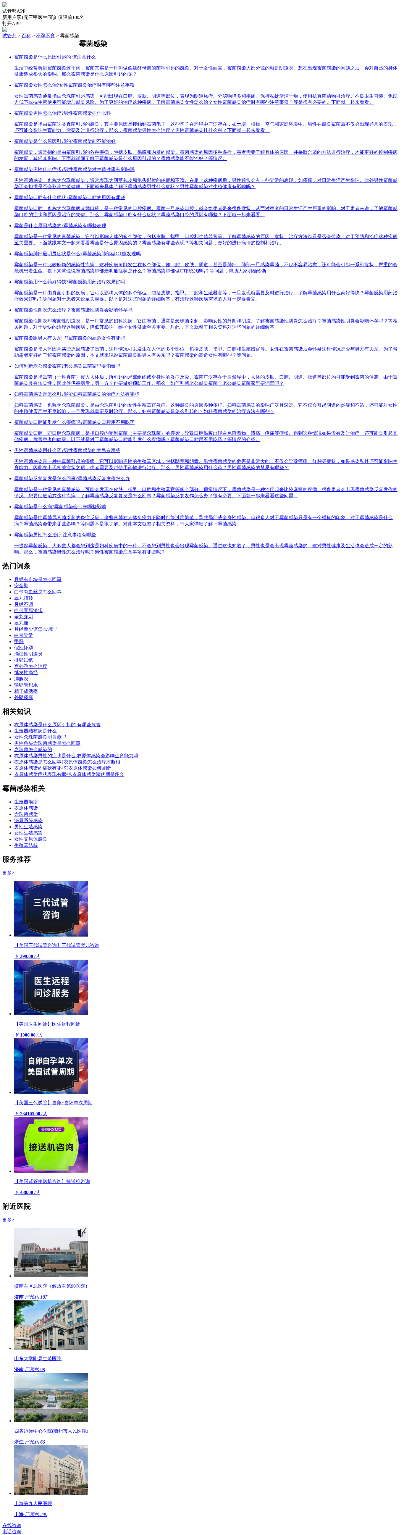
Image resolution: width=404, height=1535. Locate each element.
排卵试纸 (23, 660)
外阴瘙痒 (23, 697)
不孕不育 (45, 35)
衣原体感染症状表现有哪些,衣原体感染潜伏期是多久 (69, 774)
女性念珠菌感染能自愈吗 (40, 737)
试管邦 (9, 35)
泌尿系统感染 (28, 820)
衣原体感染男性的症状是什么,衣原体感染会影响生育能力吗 (76, 755)
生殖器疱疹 (26, 801)
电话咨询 (11, 1531)
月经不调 (23, 604)
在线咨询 (11, 1525)
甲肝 (19, 641)
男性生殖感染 (28, 826)
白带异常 (23, 635)
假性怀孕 (23, 647)
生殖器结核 (26, 845)
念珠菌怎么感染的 (33, 749)
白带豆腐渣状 (28, 610)
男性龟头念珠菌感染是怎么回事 (47, 743)
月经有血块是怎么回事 (38, 579)
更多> (8, 872)
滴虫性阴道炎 (28, 653)
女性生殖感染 (28, 832)
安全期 (21, 585)
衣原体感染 (26, 808)
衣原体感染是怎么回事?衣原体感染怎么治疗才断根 (67, 761)
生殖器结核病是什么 (35, 730)
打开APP (11, 23)
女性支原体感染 (30, 839)
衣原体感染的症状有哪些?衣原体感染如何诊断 (62, 768)
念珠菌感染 (26, 814)
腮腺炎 (21, 678)
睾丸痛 (21, 622)
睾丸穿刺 (23, 616)
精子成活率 (26, 691)
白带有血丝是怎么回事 (38, 591)
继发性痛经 (26, 672)
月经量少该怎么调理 (35, 629)
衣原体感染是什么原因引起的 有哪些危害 (57, 724)
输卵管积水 (26, 684)
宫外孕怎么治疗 (30, 666)
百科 (26, 35)
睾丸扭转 (23, 598)
